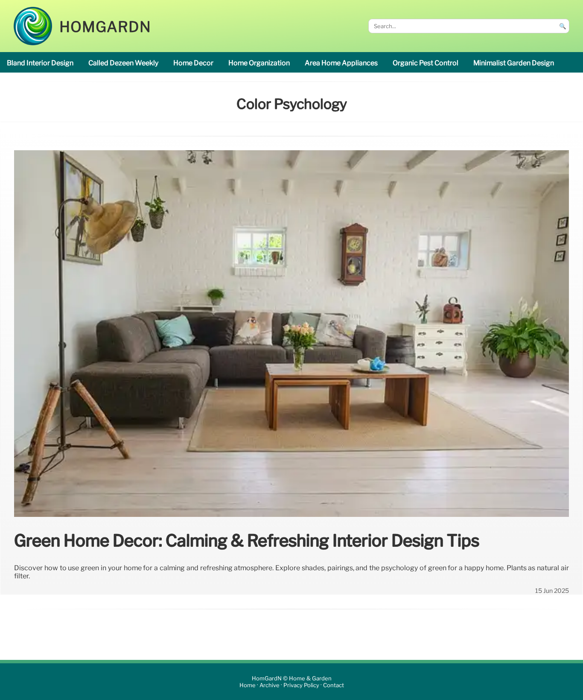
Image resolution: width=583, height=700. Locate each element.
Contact (333, 685)
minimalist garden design (513, 63)
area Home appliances (341, 63)
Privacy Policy (301, 685)
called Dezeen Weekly (123, 63)
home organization (259, 63)
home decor (193, 63)
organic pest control (425, 63)
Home (247, 685)
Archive (269, 685)
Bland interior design (40, 63)
